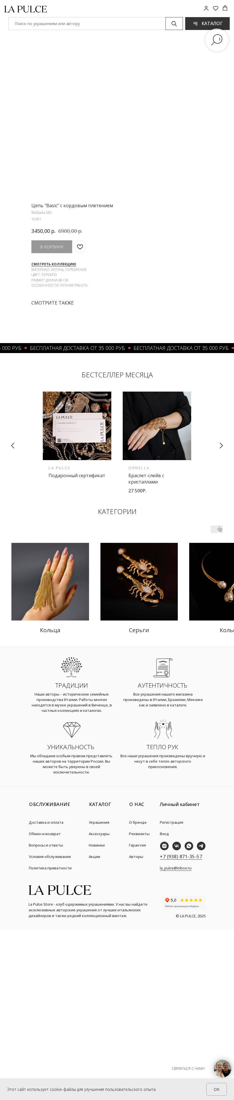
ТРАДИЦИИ (71, 685)
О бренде (138, 822)
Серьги (139, 630)
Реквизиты (139, 833)
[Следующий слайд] (221, 445)
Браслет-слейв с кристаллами (146, 478)
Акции (94, 856)
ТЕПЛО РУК (163, 747)
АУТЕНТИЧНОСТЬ (162, 685)
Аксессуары (99, 833)
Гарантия (137, 845)
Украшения (99, 822)
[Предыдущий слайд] (13, 445)
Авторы (136, 856)
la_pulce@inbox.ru (175, 868)
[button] (206, 8)
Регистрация (171, 822)
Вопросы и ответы (46, 845)
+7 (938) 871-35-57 (181, 856)
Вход (164, 833)
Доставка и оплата (46, 822)
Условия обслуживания (50, 856)
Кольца (50, 630)
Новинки (97, 845)
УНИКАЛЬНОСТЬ (70, 747)
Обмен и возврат (45, 833)
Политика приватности (50, 868)
